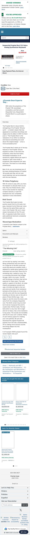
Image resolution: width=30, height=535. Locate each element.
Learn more (16, 26)
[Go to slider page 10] (20, 424)
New (3, 88)
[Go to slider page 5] (10, 67)
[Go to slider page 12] (23, 424)
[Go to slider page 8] (17, 424)
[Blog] (3, 511)
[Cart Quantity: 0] (21, 32)
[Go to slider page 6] (11, 67)
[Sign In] (24, 32)
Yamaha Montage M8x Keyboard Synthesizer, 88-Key (7, 403)
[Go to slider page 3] (7, 67)
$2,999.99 (5, 454)
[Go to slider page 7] (15, 424)
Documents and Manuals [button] (15, 233)
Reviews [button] (15, 237)
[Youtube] (26, 511)
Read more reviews (9, 344)
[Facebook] (9, 511)
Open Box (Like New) (13, 88)
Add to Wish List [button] (15, 353)
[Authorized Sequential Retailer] (15, 349)
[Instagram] (15, 511)
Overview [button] (15, 122)
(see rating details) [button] (19, 251)
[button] (2, 32)
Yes (5, 337)
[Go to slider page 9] (18, 424)
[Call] (27, 32)
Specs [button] (15, 230)
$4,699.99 (5, 407)
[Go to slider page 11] (21, 424)
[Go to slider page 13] (25, 424)
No (10, 337)
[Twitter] (20, 511)
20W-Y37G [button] (15, 477)
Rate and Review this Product (13, 341)
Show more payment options (21, 62)
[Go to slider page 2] (5, 67)
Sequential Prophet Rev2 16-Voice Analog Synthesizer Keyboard (7, 451)
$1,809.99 (19, 407)
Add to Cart (15, 94)
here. (24, 357)
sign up (24, 505)
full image (7, 65)
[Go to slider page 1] (3, 67)
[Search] (27, 37)
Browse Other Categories (15, 361)
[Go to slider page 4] (8, 67)
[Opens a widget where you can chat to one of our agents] (23, 532)
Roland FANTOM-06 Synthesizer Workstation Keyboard (21, 403)
